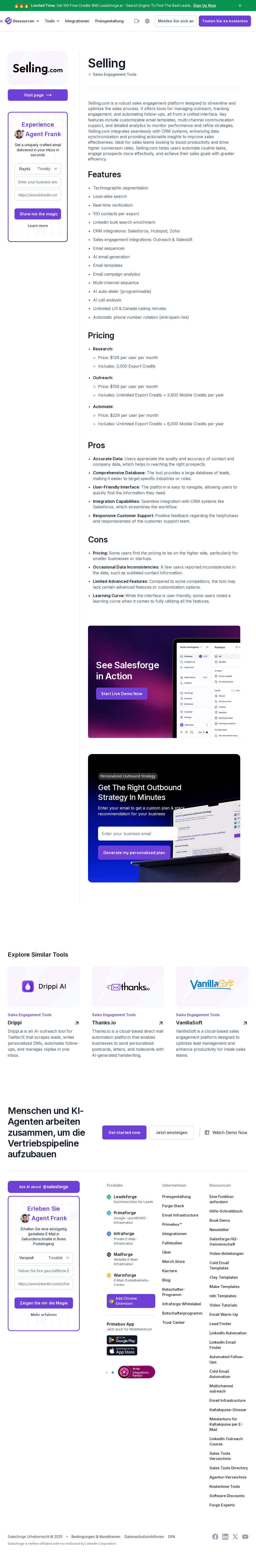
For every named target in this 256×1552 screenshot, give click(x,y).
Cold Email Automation (220, 1374)
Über (166, 1252)
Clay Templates (224, 1277)
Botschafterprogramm (182, 1313)
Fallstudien (172, 1243)
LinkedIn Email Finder (223, 1345)
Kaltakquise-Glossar (228, 1409)
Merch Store (173, 1261)
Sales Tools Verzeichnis (220, 1456)
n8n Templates (223, 1295)
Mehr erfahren (44, 1315)
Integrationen (77, 21)
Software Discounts (227, 1495)
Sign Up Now (204, 5)
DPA (171, 1536)
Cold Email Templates (219, 1265)
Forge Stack (173, 1205)
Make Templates (225, 1286)
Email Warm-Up (224, 1314)
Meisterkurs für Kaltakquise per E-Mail (226, 1424)
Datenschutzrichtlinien (144, 1536)
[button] (26, 21)
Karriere (169, 1270)
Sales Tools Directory (229, 1467)
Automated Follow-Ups (227, 1359)
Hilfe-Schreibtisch (226, 1211)
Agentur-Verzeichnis (228, 1477)
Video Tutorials (223, 1305)
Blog (166, 1280)
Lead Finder (220, 1323)
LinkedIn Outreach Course (226, 1441)
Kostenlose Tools (225, 1486)
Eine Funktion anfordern (222, 1199)
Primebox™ (172, 1224)
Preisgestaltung (109, 21)
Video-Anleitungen (227, 1253)
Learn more (38, 225)
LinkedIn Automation (228, 1333)
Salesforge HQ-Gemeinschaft (224, 1242)
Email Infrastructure (180, 1215)
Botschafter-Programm (173, 1292)
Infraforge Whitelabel (181, 1303)
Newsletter (219, 1229)
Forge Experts (222, 1505)
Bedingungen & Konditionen (96, 1536)
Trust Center (173, 1322)
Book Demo (220, 1220)
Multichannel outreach (221, 1388)
